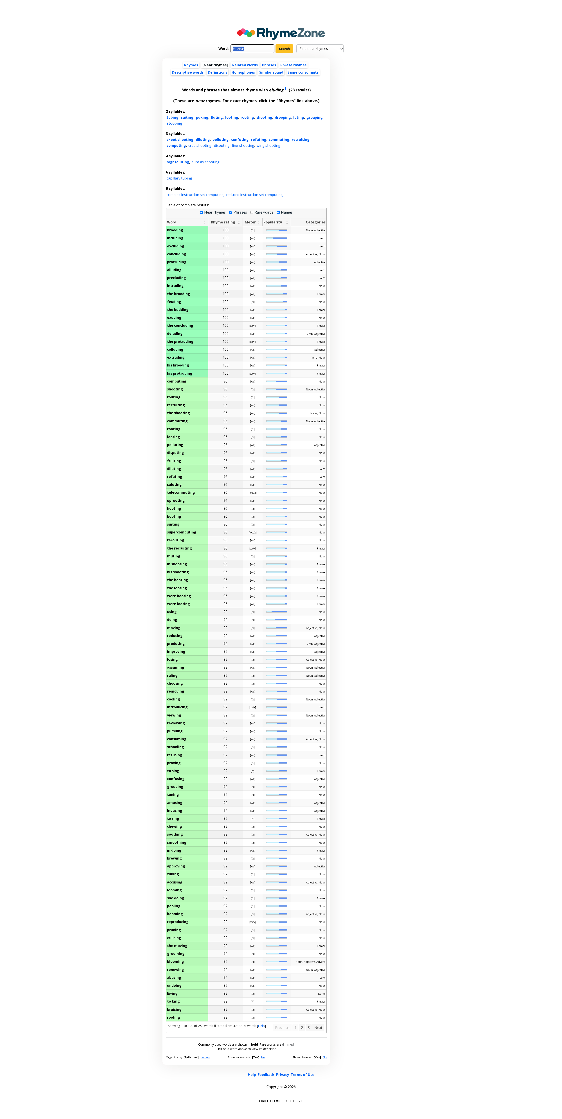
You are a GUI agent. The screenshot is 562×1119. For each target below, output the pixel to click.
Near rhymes (215, 212)
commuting (279, 139)
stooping (174, 123)
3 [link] (309, 1027)
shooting (264, 117)
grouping (314, 117)
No (263, 1057)
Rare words (264, 212)
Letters (205, 1057)
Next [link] (318, 1027)
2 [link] (302, 1027)
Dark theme (293, 1101)
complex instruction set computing (195, 194)
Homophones (243, 72)
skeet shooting (180, 139)
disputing (222, 145)
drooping (283, 117)
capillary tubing (179, 178)
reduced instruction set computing (254, 194)
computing (176, 145)
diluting (203, 139)
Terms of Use (302, 1074)
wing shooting (268, 145)
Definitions (217, 72)
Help (261, 1026)
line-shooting (243, 145)
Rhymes (191, 65)
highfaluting (178, 162)
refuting (258, 139)
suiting (187, 117)
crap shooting (199, 145)
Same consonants (303, 72)
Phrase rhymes (293, 65)
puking (202, 117)
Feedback (266, 1074)
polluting (221, 139)
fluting (217, 117)
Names (287, 212)
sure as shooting (206, 162)
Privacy (282, 1074)
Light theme (269, 1101)
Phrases (269, 65)
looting (231, 117)
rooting (247, 117)
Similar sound (271, 72)
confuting (240, 139)
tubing (172, 117)
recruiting (301, 139)
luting (298, 117)
